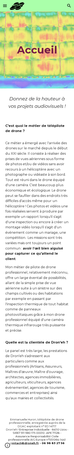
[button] (5, 5)
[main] (37, 50)
